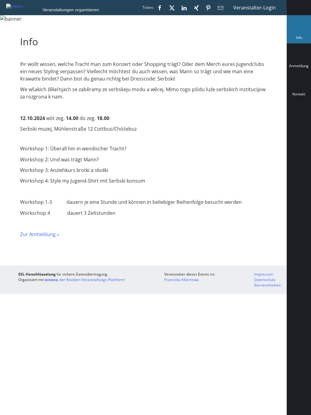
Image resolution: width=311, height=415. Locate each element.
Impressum (263, 274)
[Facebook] (160, 7)
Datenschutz (264, 279)
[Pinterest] (208, 7)
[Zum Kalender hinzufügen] (299, 121)
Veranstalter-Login (254, 7)
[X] (172, 7)
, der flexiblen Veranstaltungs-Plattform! (85, 279)
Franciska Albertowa (181, 279)
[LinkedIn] (184, 7)
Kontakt (298, 94)
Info (300, 39)
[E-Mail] (220, 7)
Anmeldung (299, 65)
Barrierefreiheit (267, 285)
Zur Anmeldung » (39, 234)
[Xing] (196, 7)
